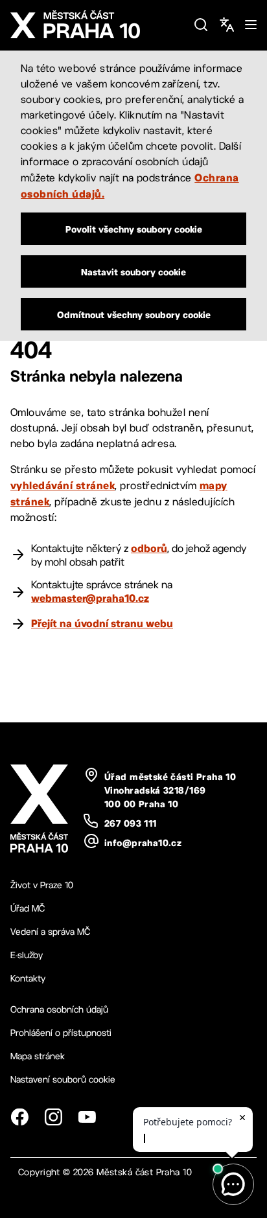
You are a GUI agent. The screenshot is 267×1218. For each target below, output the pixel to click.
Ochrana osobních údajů (59, 1009)
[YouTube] (87, 1117)
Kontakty (27, 978)
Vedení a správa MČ (50, 931)
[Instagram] (53, 1117)
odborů (149, 548)
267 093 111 (130, 823)
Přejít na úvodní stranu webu (102, 623)
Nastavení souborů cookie (62, 1079)
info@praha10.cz (142, 843)
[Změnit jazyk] (227, 24)
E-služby (26, 955)
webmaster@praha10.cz (90, 598)
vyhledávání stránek (62, 485)
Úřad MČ (27, 908)
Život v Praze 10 (41, 885)
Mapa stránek (37, 1056)
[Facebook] (19, 1117)
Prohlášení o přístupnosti (60, 1033)
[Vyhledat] (201, 24)
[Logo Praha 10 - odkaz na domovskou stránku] (96, 24)
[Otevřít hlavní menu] (251, 24)
